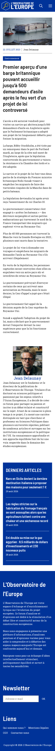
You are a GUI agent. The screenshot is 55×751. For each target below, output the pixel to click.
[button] (41, 6)
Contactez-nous (20, 732)
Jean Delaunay (31, 49)
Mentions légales (38, 727)
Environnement (12, 58)
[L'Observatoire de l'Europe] (17, 6)
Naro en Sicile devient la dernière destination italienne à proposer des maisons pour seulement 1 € (26, 483)
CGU (5, 732)
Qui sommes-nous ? (14, 727)
